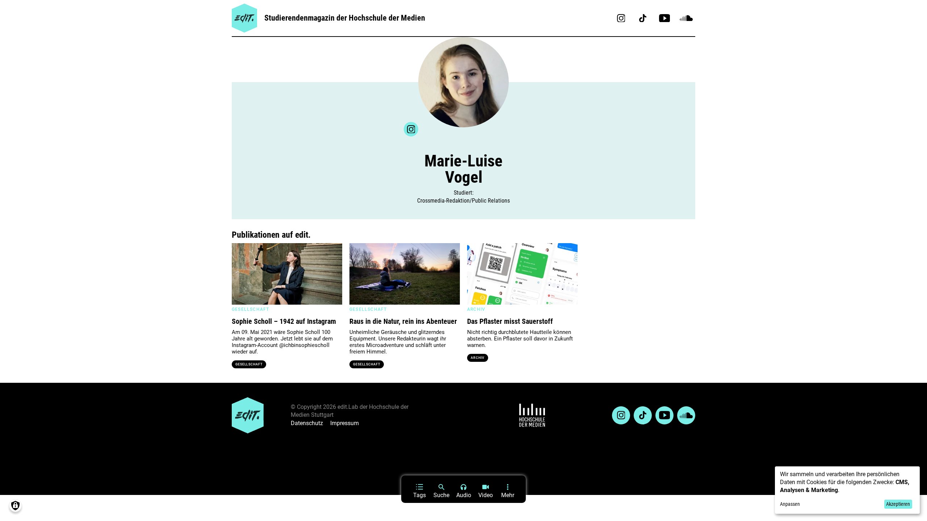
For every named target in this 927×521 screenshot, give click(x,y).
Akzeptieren (898, 504)
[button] (241, 274)
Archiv (478, 358)
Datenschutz (307, 423)
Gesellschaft (249, 364)
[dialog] (847, 490)
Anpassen (790, 504)
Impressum (344, 423)
